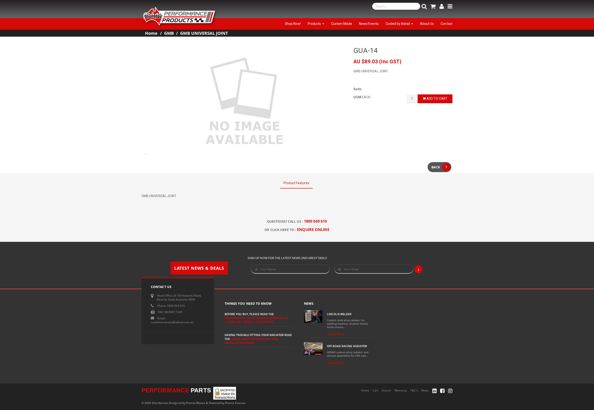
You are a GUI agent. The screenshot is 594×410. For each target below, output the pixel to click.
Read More (336, 334)
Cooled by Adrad (398, 24)
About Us (427, 24)
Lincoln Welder (339, 314)
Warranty (400, 390)
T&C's (414, 390)
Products (315, 24)
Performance (176, 390)
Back (435, 167)
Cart (375, 390)
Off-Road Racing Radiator (347, 346)
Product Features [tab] (296, 183)
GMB (169, 33)
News (425, 390)
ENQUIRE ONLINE (313, 229)
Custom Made (341, 24)
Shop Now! (293, 24)
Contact (446, 24)
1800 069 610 (315, 221)
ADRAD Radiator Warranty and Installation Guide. (251, 341)
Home (151, 33)
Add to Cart (436, 98)
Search (386, 390)
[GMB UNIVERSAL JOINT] (244, 102)
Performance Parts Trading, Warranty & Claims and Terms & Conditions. (256, 320)
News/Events (369, 24)
